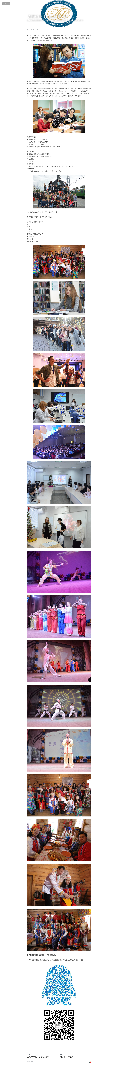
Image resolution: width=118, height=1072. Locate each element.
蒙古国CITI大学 (66, 1056)
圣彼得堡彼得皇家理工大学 (38, 1056)
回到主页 (6, 3)
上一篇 (30, 1054)
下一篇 (61, 1054)
